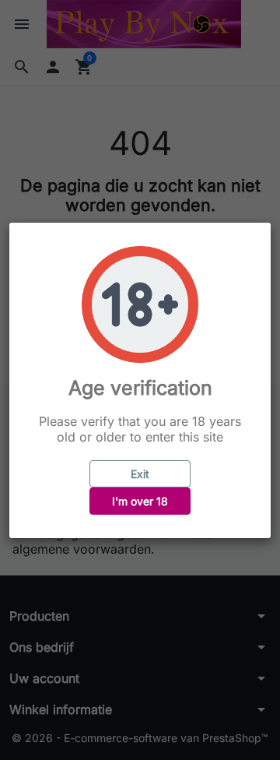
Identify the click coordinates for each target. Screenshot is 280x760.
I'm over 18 (140, 501)
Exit (140, 473)
